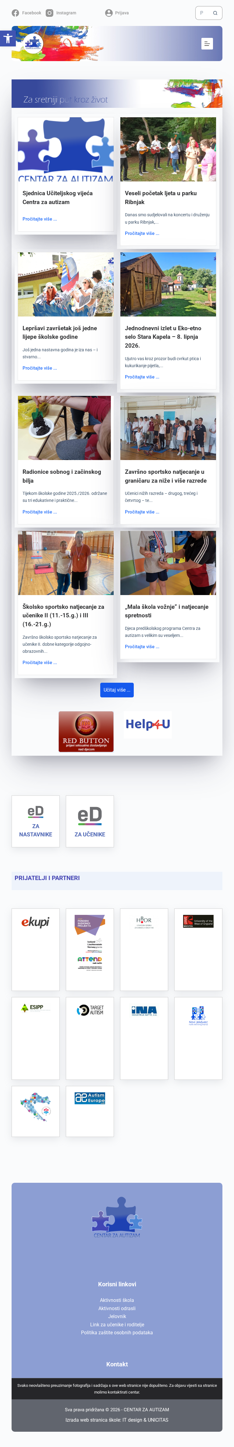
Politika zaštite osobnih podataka (117, 1333)
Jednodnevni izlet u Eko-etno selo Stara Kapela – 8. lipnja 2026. (163, 337)
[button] (8, 38)
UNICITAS (158, 1420)
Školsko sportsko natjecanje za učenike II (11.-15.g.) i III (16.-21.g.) (63, 615)
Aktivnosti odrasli (117, 1308)
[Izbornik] (207, 43)
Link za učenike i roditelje (117, 1325)
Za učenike (90, 834)
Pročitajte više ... (40, 219)
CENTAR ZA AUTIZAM (146, 1409)
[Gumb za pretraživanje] (215, 13)
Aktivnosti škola (117, 1300)
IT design (132, 1420)
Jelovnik (117, 1316)
